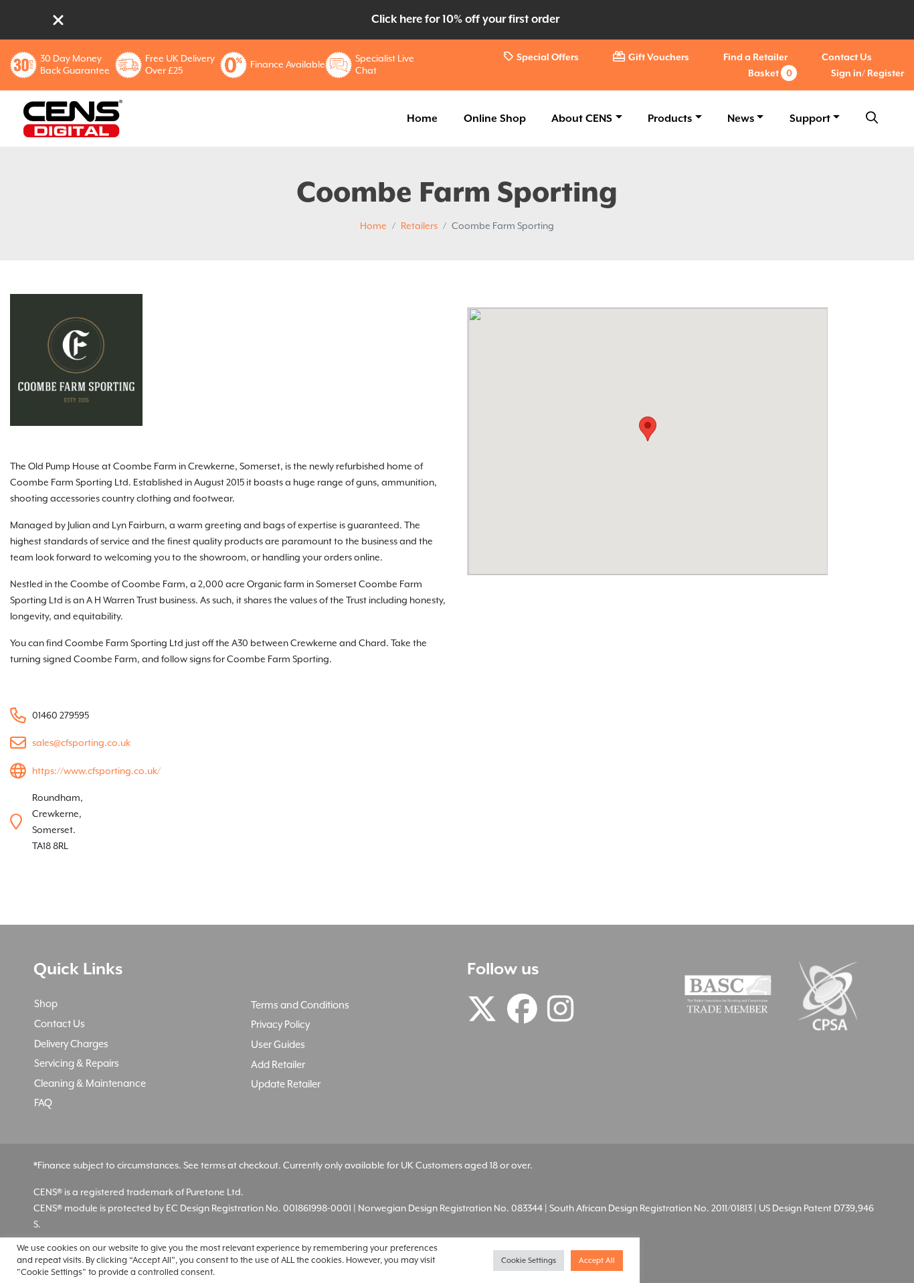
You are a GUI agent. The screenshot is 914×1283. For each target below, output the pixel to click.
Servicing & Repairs (76, 1063)
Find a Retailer (755, 57)
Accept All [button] (597, 1260)
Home (422, 118)
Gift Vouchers (658, 57)
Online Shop (495, 118)
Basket (770, 73)
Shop (46, 1003)
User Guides (278, 1044)
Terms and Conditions (300, 1004)
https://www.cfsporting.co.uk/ (96, 770)
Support (810, 118)
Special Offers (548, 57)
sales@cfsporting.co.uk (81, 742)
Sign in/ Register (867, 73)
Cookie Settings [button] (528, 1260)
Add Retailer (278, 1064)
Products (670, 118)
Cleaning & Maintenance (90, 1083)
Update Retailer (286, 1083)
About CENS (581, 118)
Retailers (419, 225)
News (740, 118)
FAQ (43, 1102)
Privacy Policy (280, 1024)
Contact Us (847, 57)
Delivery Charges (71, 1043)
